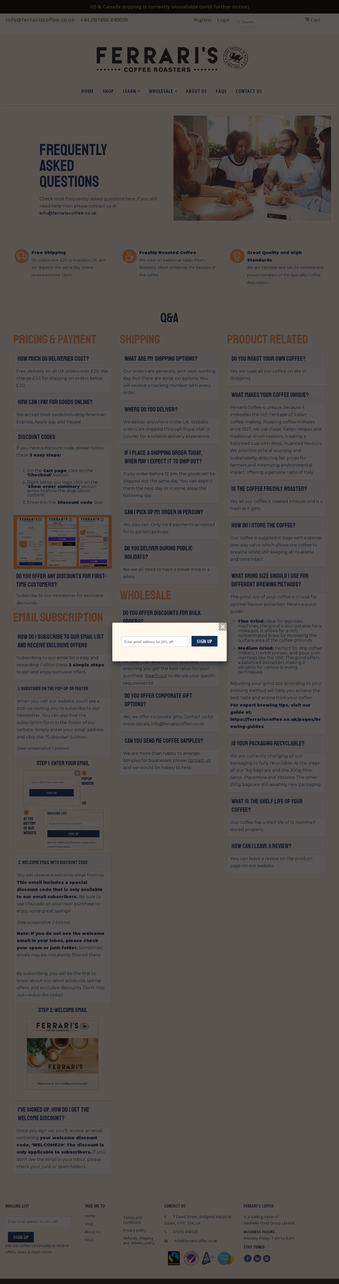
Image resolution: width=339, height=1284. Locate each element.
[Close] (223, 627)
